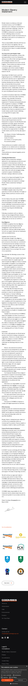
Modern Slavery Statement (9, 652)
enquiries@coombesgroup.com (10, 633)
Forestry (4, 615)
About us (4, 603)
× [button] (26, 666)
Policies (4, 655)
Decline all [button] (20, 680)
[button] (25, 2)
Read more (19, 672)
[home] (9, 1)
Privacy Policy (5, 664)
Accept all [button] (7, 680)
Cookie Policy (5, 661)
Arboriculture (5, 606)
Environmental (5, 612)
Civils (3, 609)
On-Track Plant (6, 618)
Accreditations (6, 658)
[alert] (14, 675)
